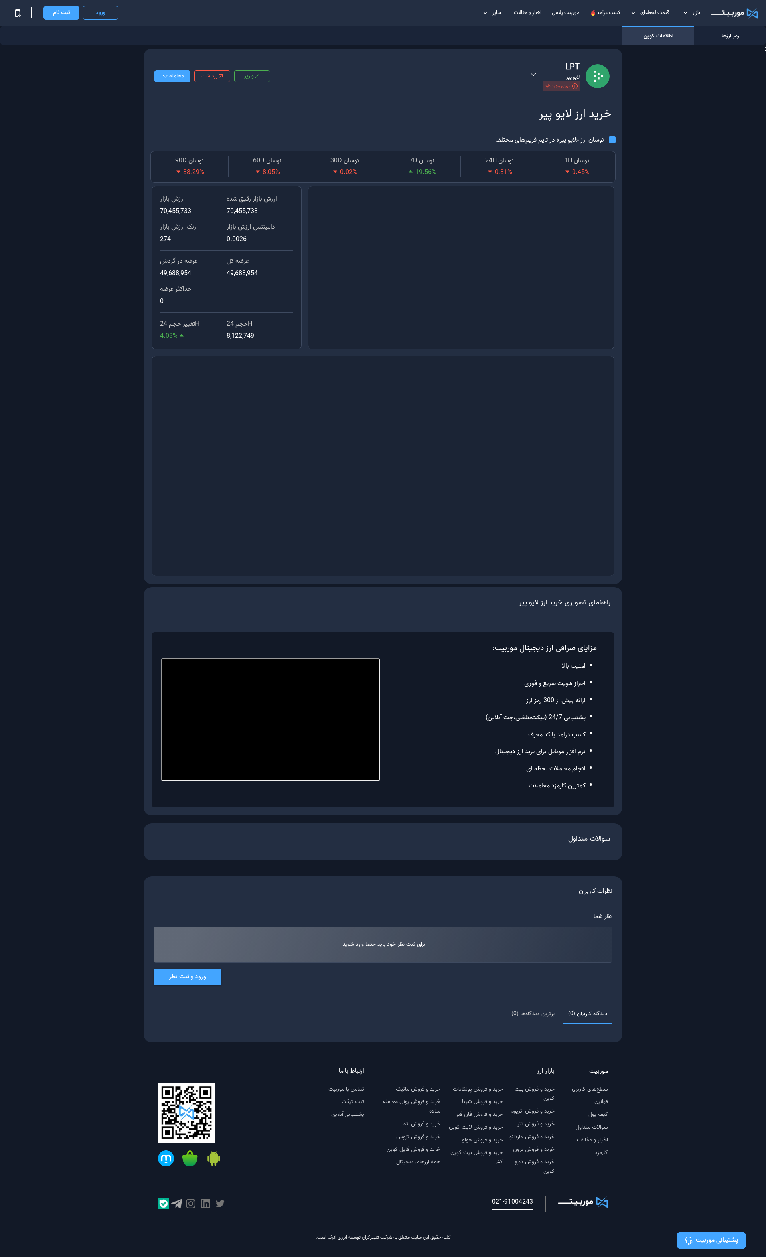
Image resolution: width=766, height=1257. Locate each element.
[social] (220, 1203)
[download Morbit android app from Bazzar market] (190, 1159)
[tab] (587, 1014)
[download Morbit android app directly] (214, 1159)
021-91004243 (512, 1202)
